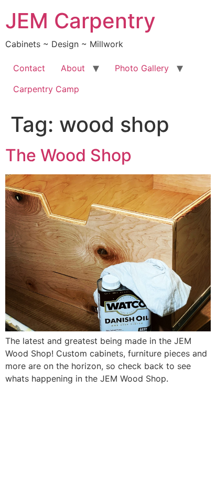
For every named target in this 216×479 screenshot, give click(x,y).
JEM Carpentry (80, 21)
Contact (29, 68)
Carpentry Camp (46, 89)
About (73, 68)
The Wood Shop (68, 155)
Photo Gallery (142, 68)
